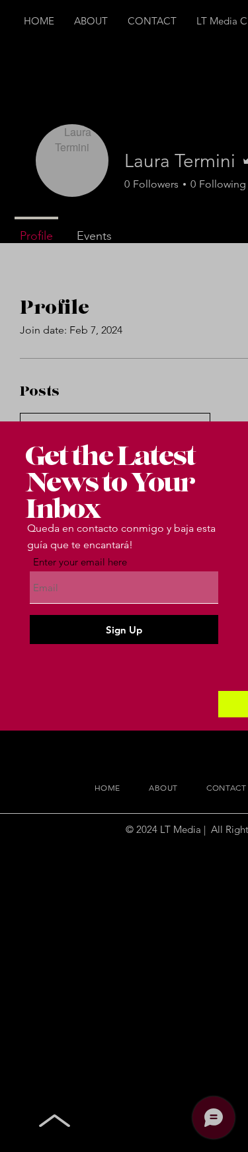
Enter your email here (80, 562)
